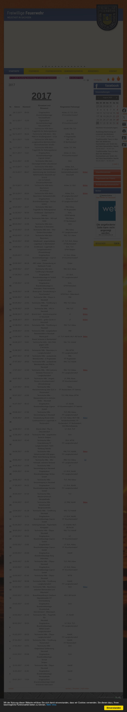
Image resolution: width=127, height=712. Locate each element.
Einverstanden (114, 707)
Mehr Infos (51, 704)
